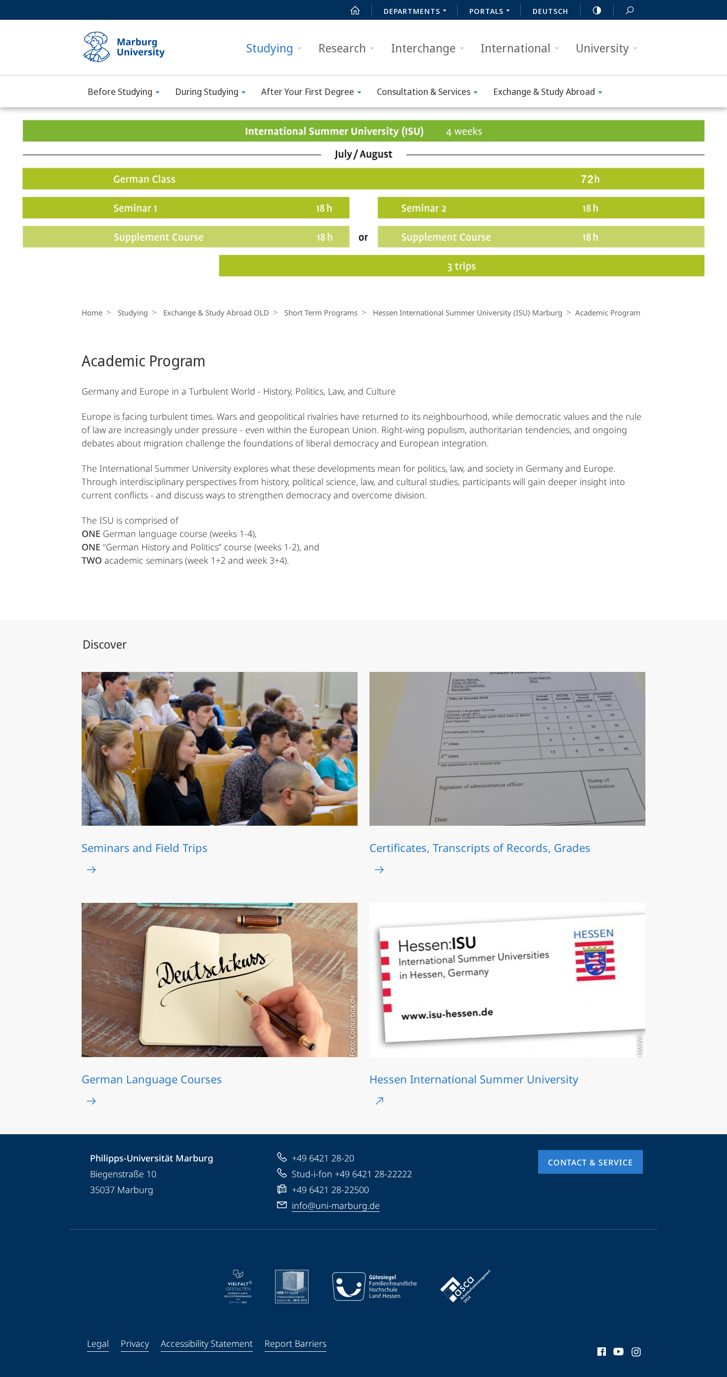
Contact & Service (590, 1162)
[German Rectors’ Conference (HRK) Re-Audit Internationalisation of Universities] (292, 1286)
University (602, 48)
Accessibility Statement (207, 1343)
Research (342, 48)
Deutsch (550, 11)
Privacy (135, 1343)
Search (629, 10)
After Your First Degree (307, 91)
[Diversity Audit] (238, 1286)
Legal (98, 1343)
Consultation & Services (423, 91)
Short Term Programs (321, 312)
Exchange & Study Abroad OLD (216, 312)
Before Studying (120, 91)
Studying (269, 48)
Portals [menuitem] (486, 11)
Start (355, 10)
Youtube (617, 1353)
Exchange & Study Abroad (544, 91)
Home (92, 312)
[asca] (465, 1286)
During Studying (206, 91)
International (515, 48)
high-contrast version (597, 10)
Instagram (637, 1353)
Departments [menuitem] (412, 11)
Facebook (600, 1353)
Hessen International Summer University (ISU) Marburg (467, 312)
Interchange (423, 48)
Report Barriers (295, 1343)
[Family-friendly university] (374, 1286)
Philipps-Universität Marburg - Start (143, 47)
